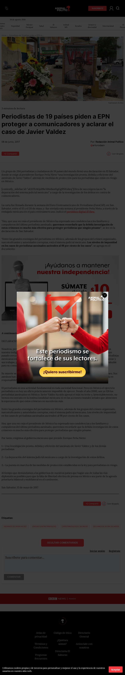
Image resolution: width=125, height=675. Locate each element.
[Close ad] (104, 295)
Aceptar (115, 669)
